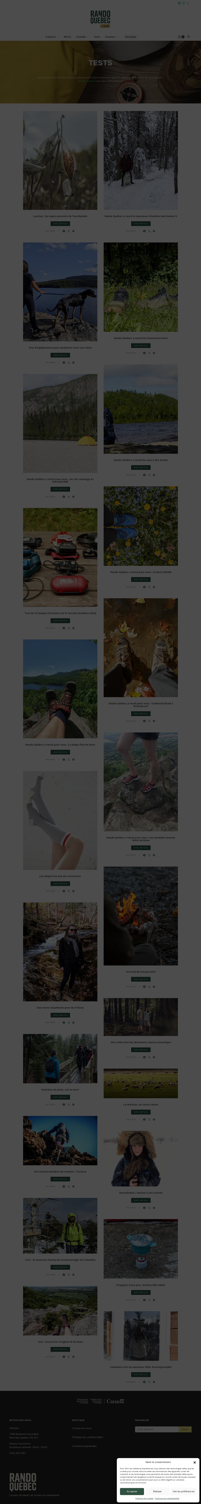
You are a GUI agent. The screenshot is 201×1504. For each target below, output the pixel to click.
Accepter (132, 1491)
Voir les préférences (184, 1491)
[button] (194, 1462)
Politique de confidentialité (167, 1498)
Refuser (157, 1491)
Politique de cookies (144, 1498)
